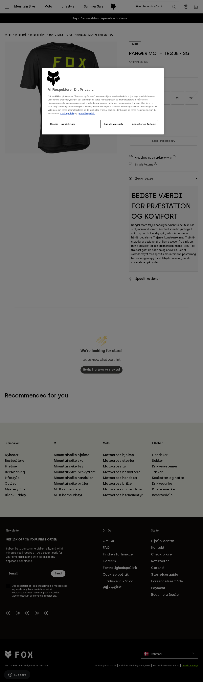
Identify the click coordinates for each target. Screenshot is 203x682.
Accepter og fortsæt (144, 124)
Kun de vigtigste (114, 124)
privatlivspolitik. (87, 113)
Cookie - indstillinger (62, 124)
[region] (103, 101)
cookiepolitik (67, 113)
